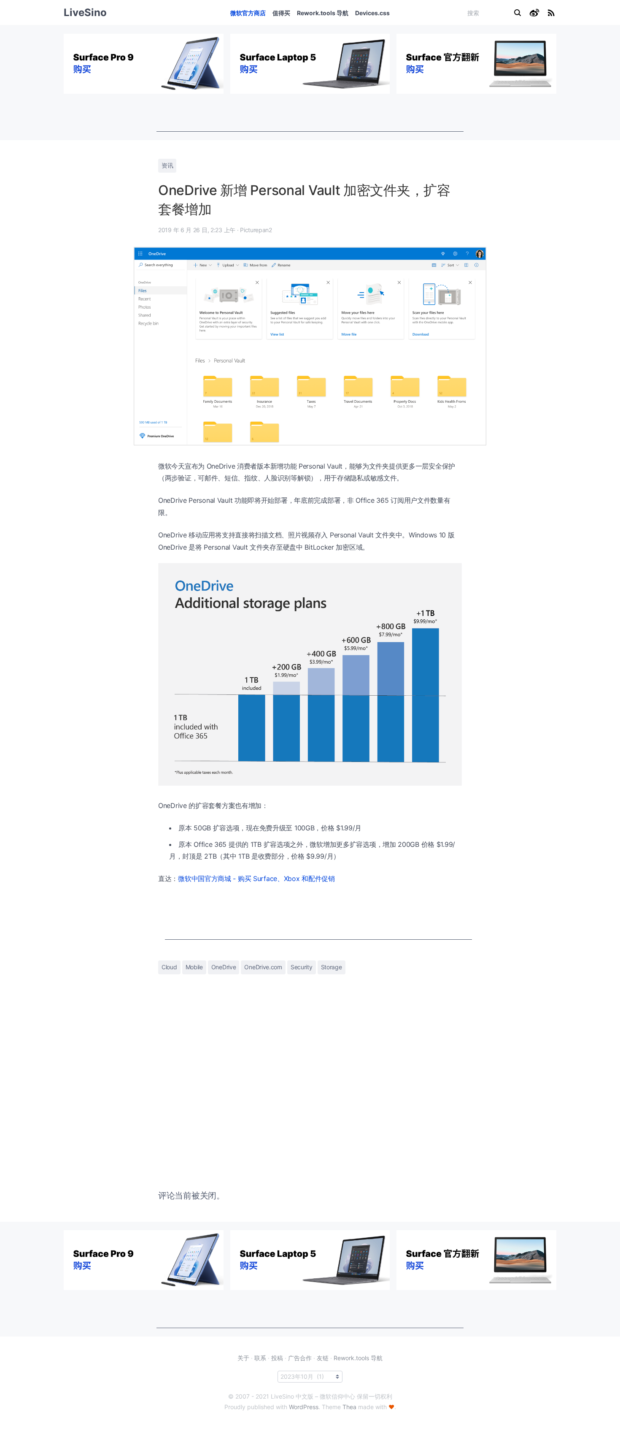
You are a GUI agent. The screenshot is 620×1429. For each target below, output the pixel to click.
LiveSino (85, 12)
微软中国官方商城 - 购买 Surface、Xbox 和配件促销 (256, 878)
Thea (349, 1406)
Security (302, 967)
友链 (323, 1357)
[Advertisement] (310, 113)
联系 (260, 1357)
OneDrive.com (263, 967)
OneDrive (223, 967)
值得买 (281, 12)
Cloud (169, 967)
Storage (331, 967)
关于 (243, 1357)
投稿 (277, 1357)
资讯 (167, 165)
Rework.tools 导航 (322, 12)
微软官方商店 (248, 12)
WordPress (303, 1406)
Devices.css (372, 12)
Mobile (194, 967)
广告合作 (300, 1357)
